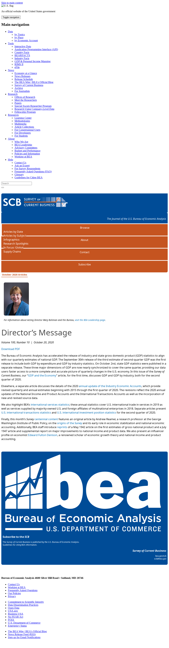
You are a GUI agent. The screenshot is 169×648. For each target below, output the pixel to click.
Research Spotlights (15, 243)
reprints (62, 427)
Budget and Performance (27, 150)
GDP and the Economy (42, 375)
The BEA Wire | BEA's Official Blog (34, 82)
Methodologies (22, 120)
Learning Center (23, 117)
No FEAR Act (15, 616)
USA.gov (13, 610)
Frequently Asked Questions (22, 590)
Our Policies (14, 593)
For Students (21, 135)
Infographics (11, 239)
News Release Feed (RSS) (22, 634)
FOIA (11, 619)
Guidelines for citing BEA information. (20, 544)
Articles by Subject (14, 235)
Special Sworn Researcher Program (33, 106)
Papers (18, 103)
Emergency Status (17, 625)
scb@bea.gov (160, 558)
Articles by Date (13, 231)
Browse (84, 228)
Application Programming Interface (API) (36, 49)
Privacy (12, 596)
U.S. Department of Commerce (24, 622)
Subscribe (84, 264)
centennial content (46, 419)
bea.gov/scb (160, 556)
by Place (19, 37)
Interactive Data (23, 46)
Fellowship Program (25, 112)
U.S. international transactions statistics (26, 412)
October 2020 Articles (14, 274)
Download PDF (10, 349)
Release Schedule (24, 79)
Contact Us (20, 162)
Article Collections (24, 126)
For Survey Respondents (27, 168)
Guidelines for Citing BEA (29, 177)
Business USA (15, 613)
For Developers (23, 132)
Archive (19, 88)
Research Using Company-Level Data (34, 109)
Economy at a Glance (26, 73)
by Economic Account (26, 40)
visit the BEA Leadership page (90, 320)
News (11, 70)
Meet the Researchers (26, 100)
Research (12, 94)
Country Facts (22, 52)
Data (10, 31)
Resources (13, 115)
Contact (84, 252)
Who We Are (21, 141)
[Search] (2, 187)
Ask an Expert (22, 165)
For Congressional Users (27, 129)
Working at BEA (23, 156)
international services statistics (50, 404)
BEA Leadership (23, 144)
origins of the (69, 423)
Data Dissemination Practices (23, 604)
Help (10, 159)
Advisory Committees (26, 147)
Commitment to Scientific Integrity (26, 602)
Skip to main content (12, 2)
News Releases (22, 76)
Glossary (19, 174)
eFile (17, 67)
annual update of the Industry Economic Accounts (110, 386)
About (11, 138)
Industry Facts (22, 58)
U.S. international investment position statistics (86, 412)
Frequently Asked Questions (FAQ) (33, 171)
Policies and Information (27, 153)
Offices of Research (25, 97)
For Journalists (22, 91)
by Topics (20, 34)
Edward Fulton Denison (42, 435)
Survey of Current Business (29, 85)
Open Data (13, 607)
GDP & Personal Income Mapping (33, 61)
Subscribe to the (16, 537)
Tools (11, 43)
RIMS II (19, 64)
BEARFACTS (22, 55)
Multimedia (20, 123)
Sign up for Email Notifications (24, 637)
